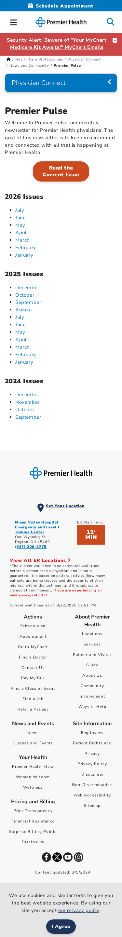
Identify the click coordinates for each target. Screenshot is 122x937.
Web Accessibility (92, 795)
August (23, 309)
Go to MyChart (33, 646)
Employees (92, 732)
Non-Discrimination (92, 784)
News (33, 732)
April (21, 232)
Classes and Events (33, 743)
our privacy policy (78, 910)
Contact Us (33, 667)
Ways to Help (92, 706)
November (27, 402)
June (20, 217)
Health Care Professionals (39, 59)
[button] (13, 21)
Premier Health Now (33, 766)
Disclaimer (92, 774)
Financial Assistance (33, 821)
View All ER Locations (39, 560)
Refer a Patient (33, 709)
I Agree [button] (61, 926)
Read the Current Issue (61, 171)
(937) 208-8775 (31, 546)
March (22, 240)
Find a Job (33, 698)
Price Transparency (33, 810)
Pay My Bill (33, 678)
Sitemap (92, 805)
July (19, 210)
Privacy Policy (92, 764)
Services (92, 644)
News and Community (29, 65)
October (24, 295)
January (24, 255)
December (27, 287)
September (28, 302)
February (25, 247)
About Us (92, 675)
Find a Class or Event (33, 688)
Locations (92, 633)
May (20, 225)
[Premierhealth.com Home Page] (9, 59)
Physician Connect (84, 59)
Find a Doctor (33, 657)
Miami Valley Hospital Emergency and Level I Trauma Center (37, 527)
